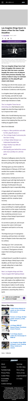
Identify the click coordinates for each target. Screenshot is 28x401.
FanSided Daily (5, 370)
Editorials (8, 353)
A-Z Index (19, 378)
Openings (19, 364)
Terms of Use (20, 373)
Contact (3, 367)
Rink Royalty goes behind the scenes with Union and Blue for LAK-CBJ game (14, 152)
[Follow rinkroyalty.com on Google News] (24, 298)
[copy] (11, 38)
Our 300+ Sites (21, 367)
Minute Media (10, 387)
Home (3, 353)
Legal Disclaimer (21, 376)
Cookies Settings (6, 384)
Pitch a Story (20, 370)
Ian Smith (6, 35)
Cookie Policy (5, 376)
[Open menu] (2, 2)
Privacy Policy (5, 373)
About (3, 364)
